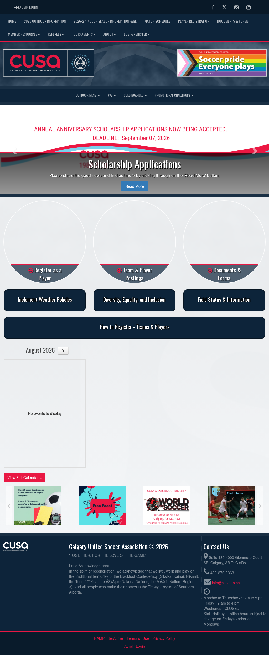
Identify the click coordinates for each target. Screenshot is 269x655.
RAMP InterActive (108, 638)
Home (12, 21)
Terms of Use (138, 638)
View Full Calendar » (24, 477)
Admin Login (134, 646)
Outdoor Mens (86, 95)
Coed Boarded (134, 95)
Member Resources (22, 34)
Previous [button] (9, 505)
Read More (134, 186)
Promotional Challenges (173, 95)
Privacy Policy (163, 638)
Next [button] (260, 505)
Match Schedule (157, 21)
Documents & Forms (233, 21)
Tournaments (82, 34)
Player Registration (193, 21)
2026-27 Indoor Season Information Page (105, 21)
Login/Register (135, 34)
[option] (38, 505)
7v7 (110, 95)
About (108, 34)
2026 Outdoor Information (45, 21)
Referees (54, 34)
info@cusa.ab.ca (226, 582)
